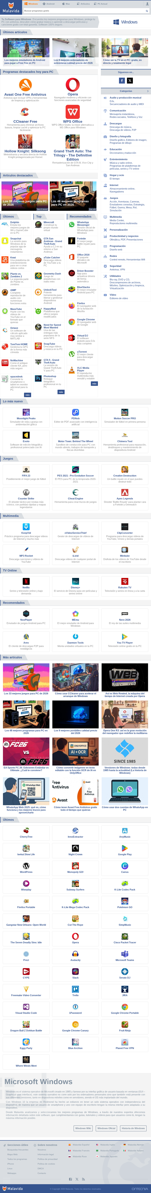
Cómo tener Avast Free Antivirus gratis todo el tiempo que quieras (75, 808)
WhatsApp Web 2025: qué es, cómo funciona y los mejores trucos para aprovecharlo (26, 810)
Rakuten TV (124, 587)
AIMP (13, 290)
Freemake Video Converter (26, 995)
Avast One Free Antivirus (25, 94)
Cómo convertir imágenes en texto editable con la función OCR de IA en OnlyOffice (75, 770)
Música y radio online (121, 163)
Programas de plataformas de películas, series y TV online (125, 167)
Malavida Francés (81, 1150)
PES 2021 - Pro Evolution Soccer (75, 475)
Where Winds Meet (26, 1066)
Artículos (85, 4)
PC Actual (102, 4)
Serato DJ (124, 977)
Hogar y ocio (117, 175)
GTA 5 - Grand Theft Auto (51, 361)
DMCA (41, 1168)
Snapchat (15, 238)
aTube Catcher (52, 257)
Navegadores (117, 191)
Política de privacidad (48, 1159)
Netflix (26, 587)
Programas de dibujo (121, 143)
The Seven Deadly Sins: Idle (26, 942)
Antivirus (114, 269)
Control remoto (117, 259)
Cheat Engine (75, 498)
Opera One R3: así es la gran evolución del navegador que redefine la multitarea (124, 731)
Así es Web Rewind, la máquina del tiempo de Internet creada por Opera (125, 694)
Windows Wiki (83, 1128)
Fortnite (81, 238)
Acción (113, 201)
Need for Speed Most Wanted (52, 326)
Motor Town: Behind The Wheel (75, 441)
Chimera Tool (124, 441)
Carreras (134, 201)
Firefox (81, 303)
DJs (112, 101)
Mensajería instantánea (122, 114)
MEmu (75, 620)
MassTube (16, 309)
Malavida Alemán (136, 1145)
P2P (134, 130)
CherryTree (26, 837)
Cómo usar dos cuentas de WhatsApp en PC (125, 808)
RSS (82, 1179)
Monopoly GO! (75, 872)
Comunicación (118, 110)
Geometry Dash (52, 273)
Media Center (117, 220)
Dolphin (14, 222)
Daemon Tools (75, 642)
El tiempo (115, 178)
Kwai (13, 257)
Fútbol (113, 207)
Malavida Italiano (136, 1150)
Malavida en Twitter (130, 81)
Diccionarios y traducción (123, 153)
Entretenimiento (119, 159)
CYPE (26, 977)
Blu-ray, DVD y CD (119, 279)
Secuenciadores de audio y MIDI (127, 104)
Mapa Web (12, 1154)
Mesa (129, 207)
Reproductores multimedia (123, 223)
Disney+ (75, 587)
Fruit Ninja (125, 1030)
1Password (75, 1013)
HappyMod (50, 309)
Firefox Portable (26, 907)
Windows (33, 4)
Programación (118, 246)
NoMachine (16, 360)
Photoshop (50, 376)
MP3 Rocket (26, 556)
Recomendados (80, 216)
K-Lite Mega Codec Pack (75, 907)
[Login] (147, 3)
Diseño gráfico (117, 140)
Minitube (125, 556)
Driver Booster (85, 271)
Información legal (46, 1154)
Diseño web (116, 249)
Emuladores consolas (121, 204)
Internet (114, 185)
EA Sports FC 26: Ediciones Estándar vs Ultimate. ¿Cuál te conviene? (26, 769)
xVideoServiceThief (75, 533)
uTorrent (82, 352)
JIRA (125, 995)
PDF (123, 239)
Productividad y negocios (124, 236)
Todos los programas (17, 1159)
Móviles (114, 285)
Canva (124, 872)
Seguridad (115, 266)
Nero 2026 (125, 620)
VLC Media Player (83, 369)
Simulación (116, 210)
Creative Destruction (124, 475)
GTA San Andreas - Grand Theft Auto (53, 241)
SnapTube (49, 344)
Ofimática (115, 239)
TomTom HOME (19, 344)
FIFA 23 (26, 475)
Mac (68, 4)
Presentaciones (135, 239)
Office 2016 (83, 255)
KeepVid (26, 533)
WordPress (26, 872)
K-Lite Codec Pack (124, 889)
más (28, 395)
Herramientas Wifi (135, 259)
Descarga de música (120, 127)
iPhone (10, 1164)
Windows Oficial (106, 1128)
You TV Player (125, 642)
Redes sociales (118, 117)
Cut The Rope (75, 925)
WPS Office (72, 121)
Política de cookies (46, 1164)
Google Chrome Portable (125, 1013)
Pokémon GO (124, 907)
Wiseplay (26, 889)
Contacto (42, 1173)
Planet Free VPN (125, 1048)
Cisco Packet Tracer (125, 942)
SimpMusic (125, 925)
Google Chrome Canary (75, 1030)
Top (38, 216)
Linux (9, 1168)
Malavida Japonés (108, 1156)
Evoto (26, 441)
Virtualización (117, 288)
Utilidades (115, 276)
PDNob (76, 418)
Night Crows (75, 854)
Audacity (75, 960)
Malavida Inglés (107, 1145)
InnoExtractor (75, 837)
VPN (122, 269)
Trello (75, 995)
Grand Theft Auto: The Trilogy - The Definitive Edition (73, 155)
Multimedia (116, 217)
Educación (116, 149)
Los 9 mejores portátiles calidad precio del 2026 (75, 731)
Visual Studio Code (26, 1013)
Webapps (11, 1173)
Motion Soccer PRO (125, 418)
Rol (135, 207)
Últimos (8, 216)
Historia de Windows (133, 1128)
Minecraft (49, 222)
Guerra (121, 207)
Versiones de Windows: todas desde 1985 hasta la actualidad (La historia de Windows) (125, 770)
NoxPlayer (26, 620)
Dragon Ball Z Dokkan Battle (26, 1030)
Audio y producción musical (125, 97)
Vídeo (113, 295)
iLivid (76, 556)
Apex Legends (125, 498)
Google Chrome (86, 319)
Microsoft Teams (125, 960)
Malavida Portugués (109, 1150)
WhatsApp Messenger (83, 223)
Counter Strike (26, 498)
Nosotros (42, 1150)
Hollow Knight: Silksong (25, 151)
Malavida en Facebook (122, 81)
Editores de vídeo (119, 298)
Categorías (126, 91)
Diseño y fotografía (120, 136)
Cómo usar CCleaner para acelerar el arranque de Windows (75, 694)
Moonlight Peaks (26, 418)
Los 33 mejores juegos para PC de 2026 (26, 693)
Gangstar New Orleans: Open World (26, 925)
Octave (14, 328)
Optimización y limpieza (131, 285)
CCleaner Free (25, 121)
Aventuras (123, 201)
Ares (26, 642)
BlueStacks (83, 287)
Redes (113, 256)
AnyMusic (125, 837)
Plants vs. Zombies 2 (16, 275)
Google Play (125, 854)
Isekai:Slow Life (26, 854)
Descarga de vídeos (120, 130)
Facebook (69, 1179)
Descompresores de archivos (125, 282)
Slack (75, 977)
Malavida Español (81, 1145)
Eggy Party (26, 1048)
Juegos (114, 198)
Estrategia (139, 204)
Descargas (116, 123)
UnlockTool (50, 290)
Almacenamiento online (122, 188)
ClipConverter (125, 533)
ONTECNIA (140, 1189)
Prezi (26, 960)
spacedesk (16, 376)
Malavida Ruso (80, 1156)
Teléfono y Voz (134, 117)
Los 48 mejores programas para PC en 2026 (26, 731)
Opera (73, 94)
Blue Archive (75, 1048)
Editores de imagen (136, 140)
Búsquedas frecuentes (17, 1150)
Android (50, 4)
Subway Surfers (75, 889)
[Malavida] (11, 7)
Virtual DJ (82, 335)
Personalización (119, 230)
